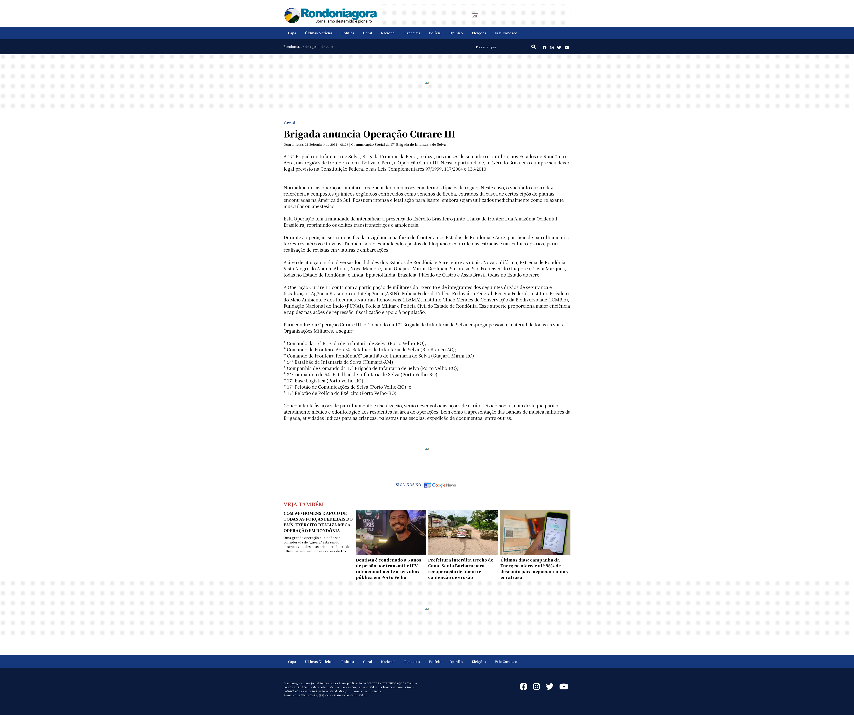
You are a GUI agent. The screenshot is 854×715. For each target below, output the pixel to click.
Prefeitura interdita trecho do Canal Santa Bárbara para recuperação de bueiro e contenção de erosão (460, 568)
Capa (292, 33)
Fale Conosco (506, 33)
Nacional (388, 33)
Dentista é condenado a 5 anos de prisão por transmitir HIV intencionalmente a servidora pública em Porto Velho (388, 568)
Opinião (456, 33)
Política (347, 33)
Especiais (412, 33)
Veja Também (304, 504)
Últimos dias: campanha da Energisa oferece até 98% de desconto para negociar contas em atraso (534, 568)
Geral (367, 33)
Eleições (479, 33)
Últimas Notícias (318, 33)
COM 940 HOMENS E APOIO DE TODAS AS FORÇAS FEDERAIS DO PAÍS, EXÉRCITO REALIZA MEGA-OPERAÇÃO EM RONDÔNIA (318, 521)
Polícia (435, 33)
